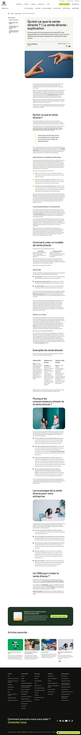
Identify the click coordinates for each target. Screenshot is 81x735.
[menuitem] (77, 1)
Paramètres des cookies (41, 732)
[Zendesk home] (4, 3)
